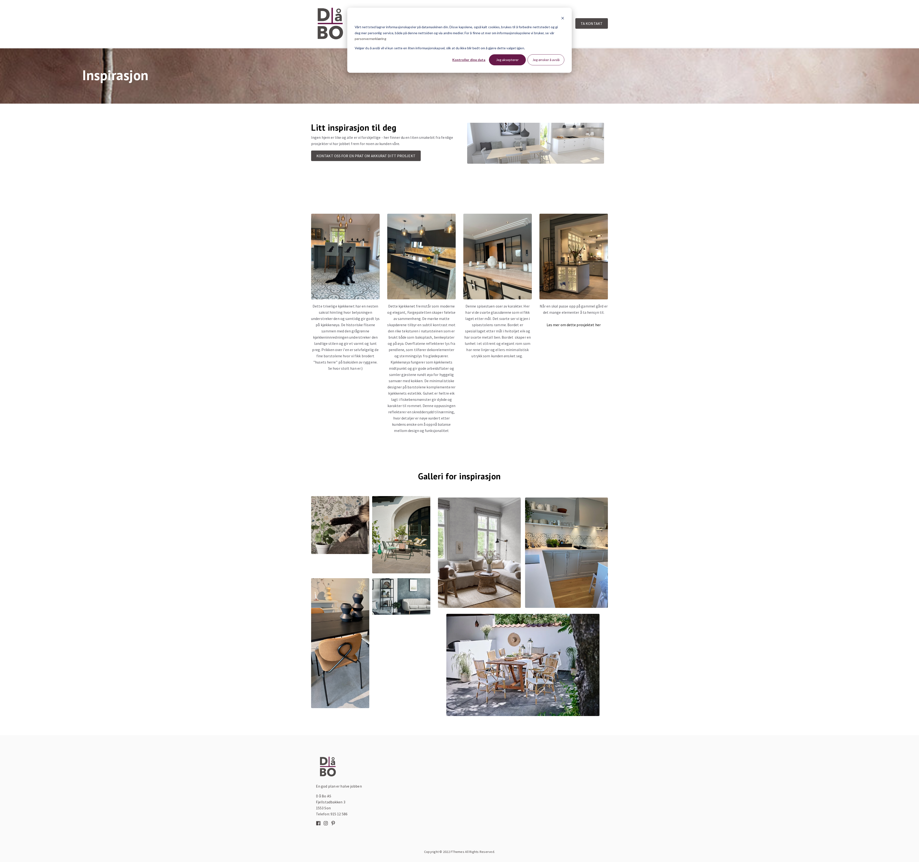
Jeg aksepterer (507, 60)
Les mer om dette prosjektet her (574, 324)
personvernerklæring (370, 39)
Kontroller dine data (468, 60)
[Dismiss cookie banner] (562, 18)
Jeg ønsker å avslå (546, 60)
